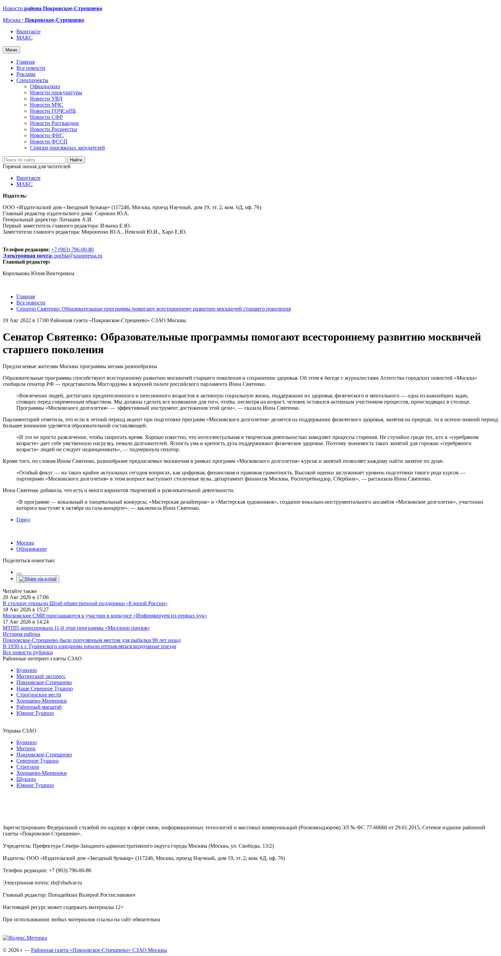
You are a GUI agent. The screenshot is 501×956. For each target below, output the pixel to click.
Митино (25, 748)
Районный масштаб (39, 707)
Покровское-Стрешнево (44, 682)
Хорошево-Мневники (41, 701)
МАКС (24, 38)
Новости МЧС (46, 105)
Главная (25, 62)
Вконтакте (28, 31)
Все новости (30, 68)
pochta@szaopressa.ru (78, 255)
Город (23, 519)
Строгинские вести (38, 695)
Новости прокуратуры (56, 92)
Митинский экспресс (41, 676)
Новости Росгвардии (54, 123)
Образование (31, 549)
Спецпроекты (32, 80)
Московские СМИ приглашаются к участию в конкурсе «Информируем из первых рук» (105, 615)
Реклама (25, 74)
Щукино (26, 779)
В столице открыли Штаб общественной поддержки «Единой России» (85, 603)
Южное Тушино (35, 713)
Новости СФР (46, 117)
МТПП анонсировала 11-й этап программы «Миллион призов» (76, 628)
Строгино (27, 767)
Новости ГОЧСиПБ (53, 111)
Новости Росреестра (53, 129)
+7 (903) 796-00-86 (48, 252)
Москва (25, 543)
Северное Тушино (37, 761)
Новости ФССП (48, 141)
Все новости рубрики (28, 652)
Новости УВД (46, 98)
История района (21, 634)
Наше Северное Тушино (44, 688)
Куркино (26, 670)
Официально (45, 86)
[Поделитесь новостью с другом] (38, 578)
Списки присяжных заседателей (67, 148)
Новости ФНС (47, 135)
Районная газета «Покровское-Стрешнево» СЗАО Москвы (99, 950)
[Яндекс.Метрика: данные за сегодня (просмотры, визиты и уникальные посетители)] (25, 938)
